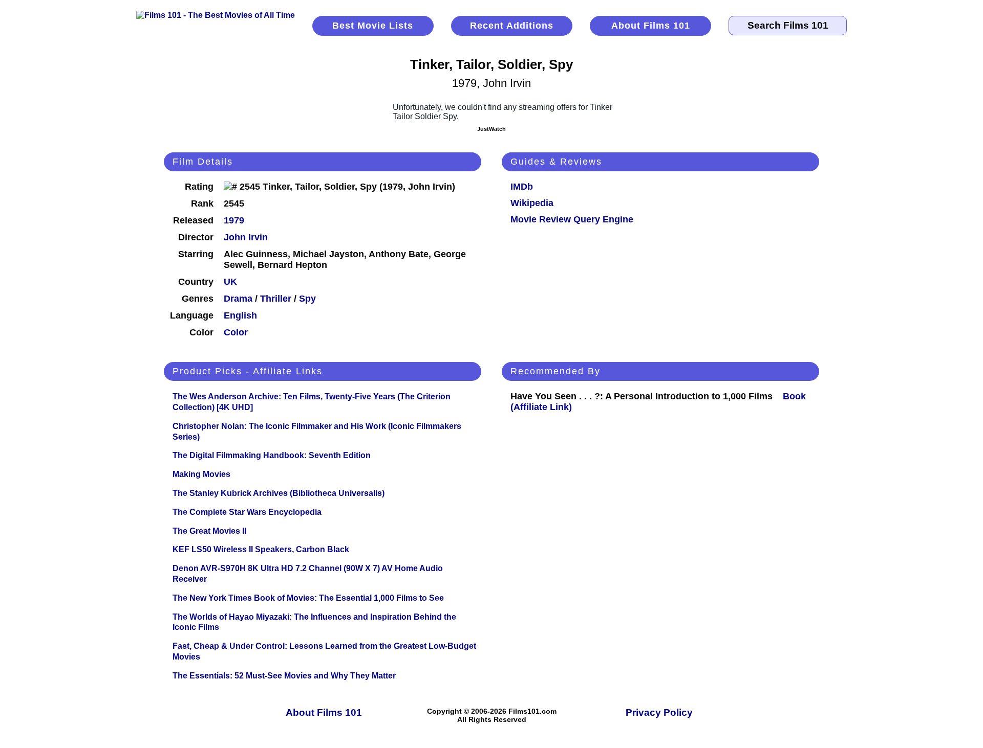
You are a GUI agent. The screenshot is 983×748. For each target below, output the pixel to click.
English (240, 315)
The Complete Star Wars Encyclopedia (247, 512)
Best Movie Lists (372, 25)
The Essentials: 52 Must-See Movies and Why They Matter (284, 675)
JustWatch (491, 129)
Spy (307, 298)
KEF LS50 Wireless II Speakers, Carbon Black (261, 549)
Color (236, 332)
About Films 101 (650, 25)
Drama (238, 298)
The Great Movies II (209, 531)
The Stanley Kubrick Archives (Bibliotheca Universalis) (278, 493)
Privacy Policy (659, 712)
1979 (234, 220)
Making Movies (201, 474)
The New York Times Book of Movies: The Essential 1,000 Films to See (308, 598)
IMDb (521, 187)
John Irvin (246, 237)
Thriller (275, 298)
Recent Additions (511, 25)
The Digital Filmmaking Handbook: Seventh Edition (272, 455)
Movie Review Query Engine (571, 219)
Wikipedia (531, 203)
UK (230, 282)
